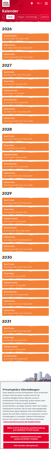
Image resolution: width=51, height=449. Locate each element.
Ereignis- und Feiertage (27, 17)
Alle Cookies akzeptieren (26, 446)
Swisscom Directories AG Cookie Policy (21, 422)
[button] (32, 3)
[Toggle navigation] (46, 3)
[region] (25, 415)
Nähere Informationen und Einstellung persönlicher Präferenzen (26, 429)
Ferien (10, 17)
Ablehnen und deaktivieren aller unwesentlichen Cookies (26, 438)
